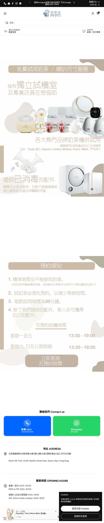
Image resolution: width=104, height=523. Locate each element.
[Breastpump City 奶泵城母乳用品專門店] (52, 13)
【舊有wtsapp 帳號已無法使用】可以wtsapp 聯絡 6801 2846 (52, 3)
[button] (97, 13)
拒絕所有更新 (80, 516)
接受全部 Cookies (80, 508)
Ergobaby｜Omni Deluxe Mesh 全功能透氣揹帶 (32, 513)
